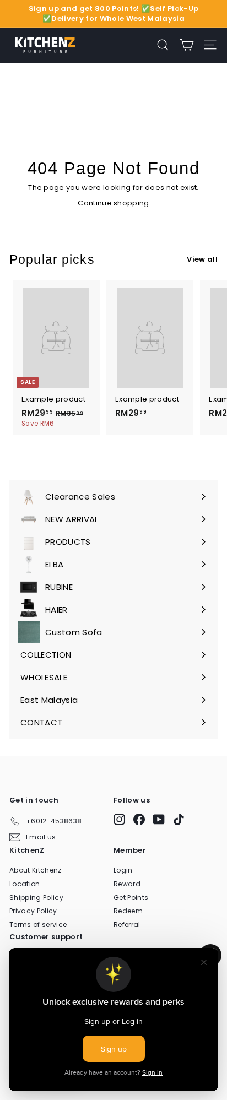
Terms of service (38, 924)
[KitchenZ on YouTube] (159, 819)
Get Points (131, 897)
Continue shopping (113, 203)
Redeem (128, 910)
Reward (127, 883)
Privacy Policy (33, 910)
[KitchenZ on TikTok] (179, 819)
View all (202, 259)
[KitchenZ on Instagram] (119, 819)
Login (123, 870)
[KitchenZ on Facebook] (139, 819)
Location (24, 883)
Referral (127, 924)
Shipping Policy (36, 897)
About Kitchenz (35, 870)
